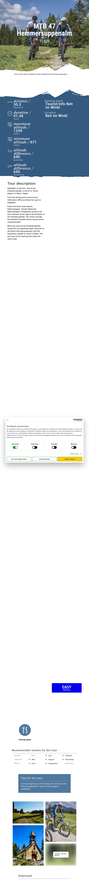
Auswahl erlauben (44, 459)
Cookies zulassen (70, 459)
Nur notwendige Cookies (19, 459)
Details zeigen (74, 454)
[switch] (34, 447)
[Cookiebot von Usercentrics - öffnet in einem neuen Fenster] (74, 420)
